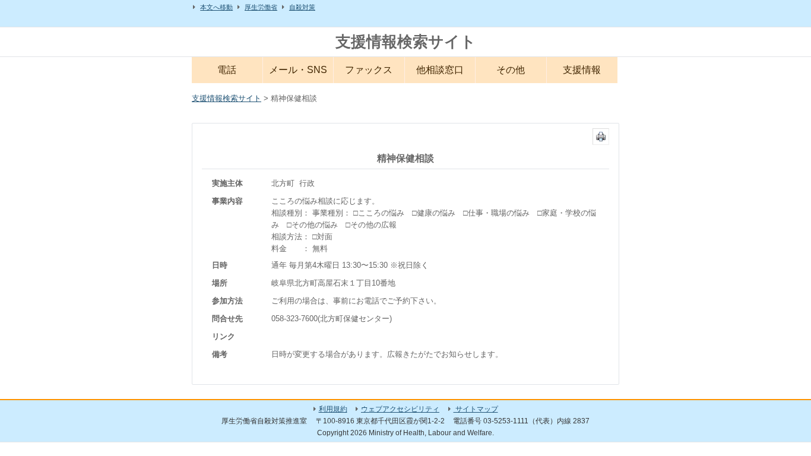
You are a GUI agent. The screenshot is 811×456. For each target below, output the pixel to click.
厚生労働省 (261, 7)
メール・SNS (298, 70)
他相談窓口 (440, 70)
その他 (510, 70)
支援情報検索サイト (405, 41)
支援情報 (582, 70)
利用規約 (333, 409)
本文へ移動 (216, 7)
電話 (226, 70)
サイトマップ (476, 409)
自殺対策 (302, 7)
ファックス (368, 70)
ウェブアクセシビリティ (400, 409)
